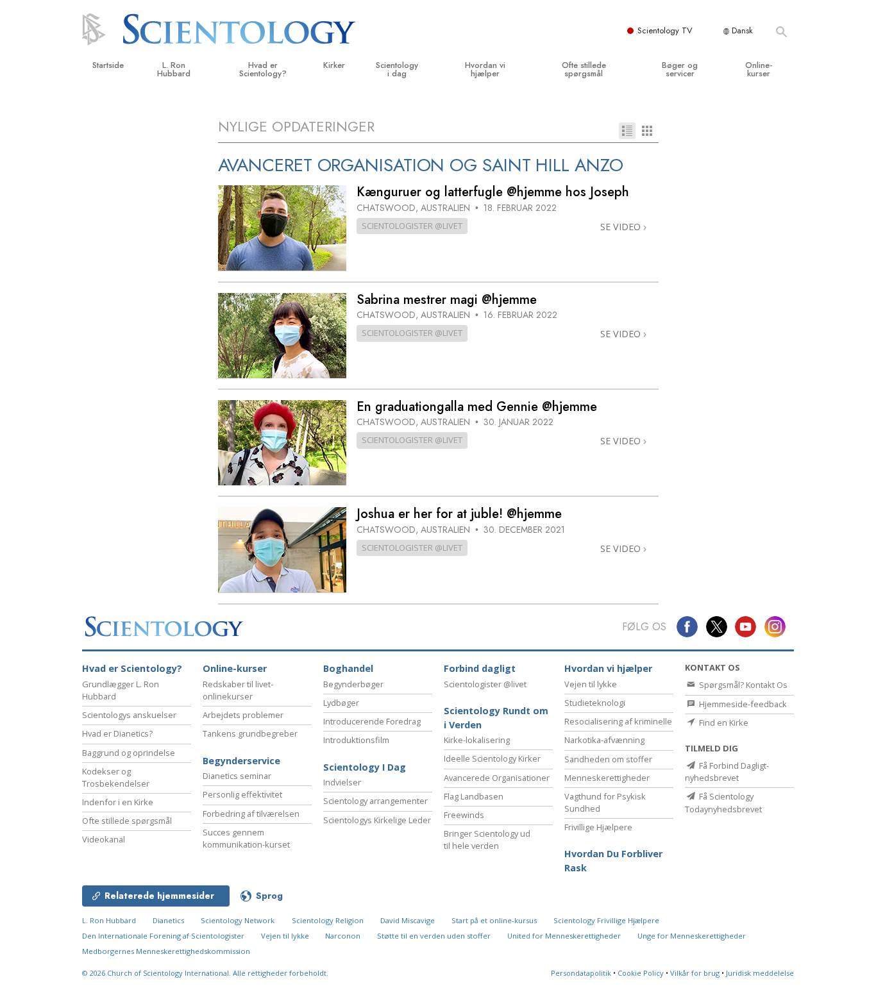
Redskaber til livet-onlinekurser (238, 690)
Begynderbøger (353, 684)
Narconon (343, 936)
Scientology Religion (328, 920)
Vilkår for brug (695, 973)
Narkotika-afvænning (604, 740)
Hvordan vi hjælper (485, 69)
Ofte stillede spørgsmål (584, 69)
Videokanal (103, 839)
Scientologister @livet (485, 684)
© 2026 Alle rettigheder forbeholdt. (205, 973)
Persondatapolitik (581, 973)
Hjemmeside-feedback (742, 704)
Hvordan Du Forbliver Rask (613, 861)
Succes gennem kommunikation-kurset (246, 838)
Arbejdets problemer (243, 715)
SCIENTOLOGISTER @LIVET (412, 225)
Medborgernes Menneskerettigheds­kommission (166, 951)
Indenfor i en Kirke (117, 802)
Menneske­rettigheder (607, 777)
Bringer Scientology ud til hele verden (487, 839)
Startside (108, 65)
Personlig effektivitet (242, 794)
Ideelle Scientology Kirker (492, 758)
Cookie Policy (641, 973)
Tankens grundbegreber (250, 733)
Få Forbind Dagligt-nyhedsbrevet (727, 771)
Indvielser (342, 782)
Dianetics (168, 920)
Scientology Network (237, 920)
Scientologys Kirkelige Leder (377, 820)
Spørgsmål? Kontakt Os (742, 684)
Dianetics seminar (237, 776)
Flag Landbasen (473, 796)
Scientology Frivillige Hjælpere (606, 920)
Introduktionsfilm (356, 740)
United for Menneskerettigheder (564, 936)
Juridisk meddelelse (760, 973)
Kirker (334, 65)
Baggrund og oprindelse (128, 752)
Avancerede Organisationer (497, 777)
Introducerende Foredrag (372, 721)
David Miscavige (407, 920)
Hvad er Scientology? (263, 69)
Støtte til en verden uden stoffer (434, 936)
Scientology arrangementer (375, 801)
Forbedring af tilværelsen (251, 813)
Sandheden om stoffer (608, 759)
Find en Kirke (722, 722)
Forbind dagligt (480, 668)
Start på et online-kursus (494, 920)
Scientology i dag (397, 69)
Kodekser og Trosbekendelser (115, 777)
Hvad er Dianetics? (117, 733)
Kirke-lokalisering (477, 740)
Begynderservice (241, 761)
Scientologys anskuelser (129, 715)
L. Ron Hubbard (173, 69)
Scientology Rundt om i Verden (496, 718)
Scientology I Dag (364, 767)
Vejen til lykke (590, 684)
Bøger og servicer (680, 69)
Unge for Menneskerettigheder (691, 936)
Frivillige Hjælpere (598, 827)
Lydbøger (341, 702)
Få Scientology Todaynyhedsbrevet (723, 802)
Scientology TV (665, 30)
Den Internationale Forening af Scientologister (163, 936)
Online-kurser (758, 69)
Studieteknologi (594, 702)
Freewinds (464, 815)
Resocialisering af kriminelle (618, 721)
